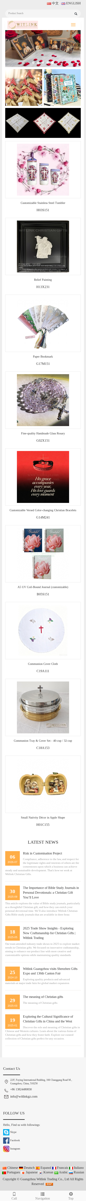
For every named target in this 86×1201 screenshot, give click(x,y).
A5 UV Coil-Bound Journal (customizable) (43, 587)
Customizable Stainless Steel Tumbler (43, 203)
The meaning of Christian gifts (43, 997)
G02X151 (43, 440)
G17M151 (43, 363)
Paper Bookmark (43, 356)
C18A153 (42, 748)
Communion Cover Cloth (43, 663)
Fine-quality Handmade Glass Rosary (43, 433)
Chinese (12, 1167)
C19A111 (43, 671)
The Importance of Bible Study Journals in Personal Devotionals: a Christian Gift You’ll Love (51, 892)
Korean (48, 1172)
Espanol (45, 1167)
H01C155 (42, 824)
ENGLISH (73, 3)
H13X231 (43, 287)
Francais (62, 1167)
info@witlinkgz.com (23, 1096)
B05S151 (43, 594)
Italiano (78, 1167)
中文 (55, 3)
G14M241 (43, 517)
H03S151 (43, 210)
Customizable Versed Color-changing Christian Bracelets (43, 510)
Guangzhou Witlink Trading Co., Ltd (44, 1179)
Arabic (63, 1172)
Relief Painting (43, 279)
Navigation (42, 1198)
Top (70, 1198)
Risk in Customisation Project (42, 853)
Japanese (31, 1172)
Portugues (13, 1172)
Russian (78, 1172)
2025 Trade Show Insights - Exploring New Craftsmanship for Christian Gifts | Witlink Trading (49, 933)
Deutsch (29, 1167)
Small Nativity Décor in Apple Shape (43, 817)
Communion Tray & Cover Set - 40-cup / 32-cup (43, 740)
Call (14, 1198)
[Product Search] (76, 14)
